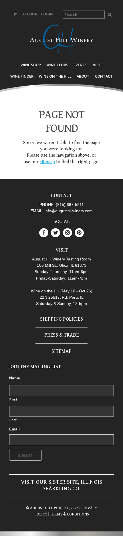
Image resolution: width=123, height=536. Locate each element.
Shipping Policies (61, 319)
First (13, 399)
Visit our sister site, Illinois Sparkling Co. (61, 485)
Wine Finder (21, 76)
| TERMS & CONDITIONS (68, 514)
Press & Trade (61, 335)
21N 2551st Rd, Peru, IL (62, 297)
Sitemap (61, 351)
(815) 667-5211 (70, 204)
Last (13, 420)
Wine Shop (31, 64)
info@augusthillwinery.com (69, 211)
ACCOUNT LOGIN (37, 14)
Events (81, 64)
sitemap (47, 162)
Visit (97, 64)
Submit (25, 455)
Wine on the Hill (55, 76)
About (83, 76)
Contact (104, 76)
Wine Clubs (57, 64)
